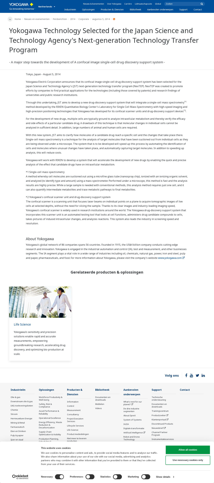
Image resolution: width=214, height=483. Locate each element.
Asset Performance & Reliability (49, 412)
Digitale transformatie (133, 428)
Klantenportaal (159, 419)
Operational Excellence (50, 418)
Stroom (14, 414)
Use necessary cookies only (188, 460)
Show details (163, 476)
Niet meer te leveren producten (76, 439)
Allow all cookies (188, 449)
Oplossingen (88, 9)
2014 (72, 19)
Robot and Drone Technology (131, 438)
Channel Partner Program (159, 433)
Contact (198, 9)
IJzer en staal (17, 439)
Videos (98, 408)
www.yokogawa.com (169, 258)
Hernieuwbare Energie (21, 418)
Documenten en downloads (102, 398)
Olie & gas (15, 397)
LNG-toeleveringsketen (22, 405)
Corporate (83, 19)
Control (70, 406)
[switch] (90, 476)
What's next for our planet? (132, 403)
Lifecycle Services (75, 425)
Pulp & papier (17, 435)
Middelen (99, 404)
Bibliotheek (135, 9)
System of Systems (132, 419)
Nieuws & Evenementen (93, 4)
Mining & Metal (18, 422)
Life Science (22, 324)
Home (18, 19)
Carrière (128, 4)
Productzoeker (159, 415)
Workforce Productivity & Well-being (50, 398)
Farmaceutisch (17, 427)
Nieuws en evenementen (37, 19)
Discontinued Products (162, 423)
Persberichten (60, 19)
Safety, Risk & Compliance (45, 405)
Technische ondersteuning (159, 398)
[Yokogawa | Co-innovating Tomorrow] (22, 6)
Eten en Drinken (18, 431)
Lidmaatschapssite (143, 4)
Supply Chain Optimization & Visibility (50, 433)
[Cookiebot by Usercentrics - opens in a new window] (20, 477)
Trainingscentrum (160, 411)
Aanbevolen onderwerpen (160, 9)
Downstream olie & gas (22, 401)
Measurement (74, 410)
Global (158, 4)
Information (72, 401)
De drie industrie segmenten (131, 410)
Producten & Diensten (112, 9)
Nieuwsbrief (157, 428)
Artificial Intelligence (133, 432)
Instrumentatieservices (163, 439)
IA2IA (126, 424)
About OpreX (129, 415)
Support (183, 9)
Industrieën (70, 9)
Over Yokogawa (114, 4)
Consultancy (73, 414)
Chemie (14, 409)
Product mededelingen (78, 434)
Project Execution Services (75, 420)
